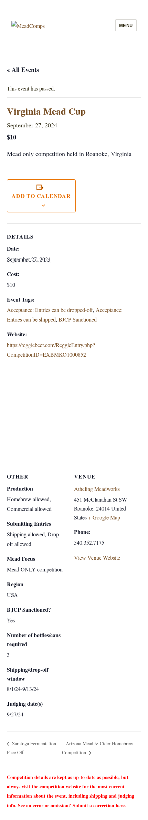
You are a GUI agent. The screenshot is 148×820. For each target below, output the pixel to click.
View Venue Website (97, 557)
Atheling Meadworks (97, 488)
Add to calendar (41, 196)
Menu (126, 25)
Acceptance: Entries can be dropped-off (50, 309)
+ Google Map (104, 517)
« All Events (23, 69)
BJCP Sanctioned (78, 319)
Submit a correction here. (99, 805)
